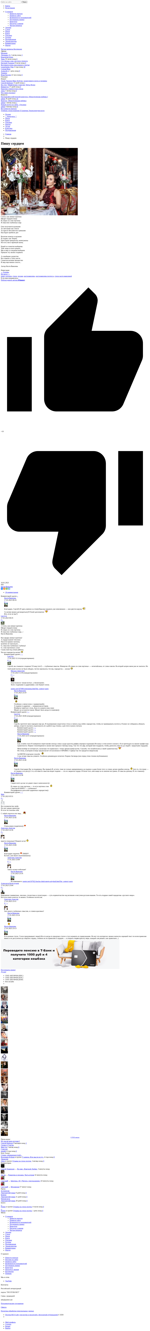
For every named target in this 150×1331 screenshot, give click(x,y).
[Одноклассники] (4, 589)
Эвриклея (4, 1159)
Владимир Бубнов (7, 1157)
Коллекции (18, 49)
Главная (8, 134)
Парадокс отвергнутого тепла (12, 89)
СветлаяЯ (4, 1181)
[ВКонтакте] (2, 589)
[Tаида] (4, 1015)
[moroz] (4, 1105)
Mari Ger (4, 1147)
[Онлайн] (2, 1167)
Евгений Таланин (7, 63)
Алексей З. (5, 71)
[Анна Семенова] (4, 1000)
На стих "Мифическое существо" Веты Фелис (18, 85)
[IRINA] (4, 1098)
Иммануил (5, 87)
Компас (3, 1195)
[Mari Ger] (4, 1023)
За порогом (5, 1191)
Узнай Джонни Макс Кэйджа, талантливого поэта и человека (24, 81)
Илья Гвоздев (6, 75)
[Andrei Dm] (4, 1053)
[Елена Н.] (4, 1075)
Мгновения (15, 1187)
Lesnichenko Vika (7, 67)
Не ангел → (5, 274)
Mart (2, 794)
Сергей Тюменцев (7, 1169)
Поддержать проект (8, 970)
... (1, 1205)
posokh (3, 1151)
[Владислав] (4, 1120)
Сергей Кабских (7, 83)
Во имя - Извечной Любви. (27, 1169)
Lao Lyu (4, 616)
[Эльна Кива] (4, 1038)
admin (3, 99)
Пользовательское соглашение (12, 1303)
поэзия (20, 276)
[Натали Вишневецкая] (4, 1083)
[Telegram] (9, 589)
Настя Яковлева (7, 587)
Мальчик (4, 53)
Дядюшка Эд (6, 55)
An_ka (3, 1175)
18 (24, 67)
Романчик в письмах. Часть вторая (21, 1175)
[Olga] (4, 1090)
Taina (3, 59)
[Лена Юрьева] (4, 1060)
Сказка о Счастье (7, 1145)
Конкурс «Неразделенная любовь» (14, 101)
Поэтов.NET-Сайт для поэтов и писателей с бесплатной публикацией (31, 1315)
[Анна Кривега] (4, 1045)
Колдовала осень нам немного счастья (15, 65)
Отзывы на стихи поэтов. (21, 1161)
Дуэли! (3, 972)
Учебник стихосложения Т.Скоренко (15, 111)
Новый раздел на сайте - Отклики (13, 105)
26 (17, 99)
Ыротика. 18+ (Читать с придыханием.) (25, 1181)
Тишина (4, 73)
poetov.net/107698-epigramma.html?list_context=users (30, 689)
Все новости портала (9, 109)
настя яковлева (29, 276)
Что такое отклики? (8, 93)
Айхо (3, 91)
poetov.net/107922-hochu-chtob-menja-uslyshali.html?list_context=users (48, 881)
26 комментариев (11, 592)
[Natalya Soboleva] (4, 993)
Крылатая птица (7, 57)
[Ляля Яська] (4, 1008)
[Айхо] (4, 1068)
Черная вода (5, 1199)
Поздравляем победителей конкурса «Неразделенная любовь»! (24, 97)
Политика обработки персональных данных (17, 1311)
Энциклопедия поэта (36, 111)
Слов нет (4, 1149)
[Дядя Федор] (4, 1113)
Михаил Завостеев (18, 671)
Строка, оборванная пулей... (11, 1155)
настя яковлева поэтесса (45, 276)
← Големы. (5, 272)
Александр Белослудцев (10, 883)
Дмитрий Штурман (8, 1193)
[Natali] (4, 1128)
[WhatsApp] (7, 589)
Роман (3, 1207)
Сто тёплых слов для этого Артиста (14, 61)
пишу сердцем (6, 276)
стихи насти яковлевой (63, 276)
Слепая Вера (5, 69)
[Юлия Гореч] (4, 1135)
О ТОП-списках (75, 1137)
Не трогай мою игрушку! (10, 1141)
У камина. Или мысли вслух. (33, 1157)
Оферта (3, 1307)
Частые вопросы (7, 49)
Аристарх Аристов (8, 828)
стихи (15, 276)
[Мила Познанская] (4, 1030)
